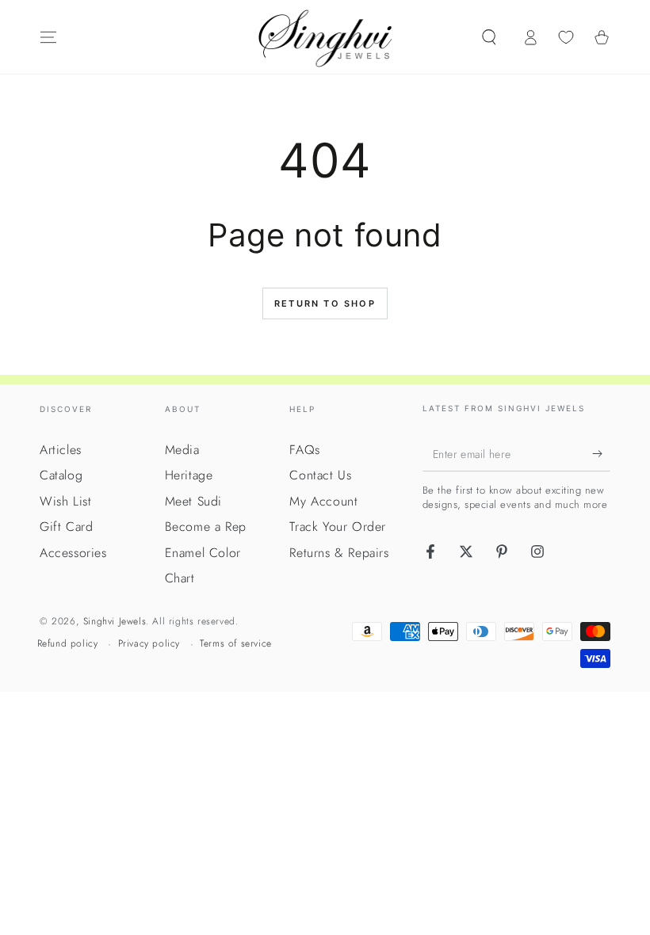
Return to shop (325, 303)
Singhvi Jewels (114, 621)
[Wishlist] (566, 37)
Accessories (73, 553)
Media (182, 450)
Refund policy (67, 644)
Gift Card (66, 526)
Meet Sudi (193, 501)
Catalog (61, 475)
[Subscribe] (601, 453)
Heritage (189, 475)
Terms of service (236, 644)
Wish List (65, 501)
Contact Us (320, 475)
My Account (323, 501)
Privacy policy (149, 644)
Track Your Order (337, 526)
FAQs (304, 450)
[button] (489, 37)
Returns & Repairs (338, 553)
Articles (61, 450)
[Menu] (48, 37)
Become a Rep (206, 526)
